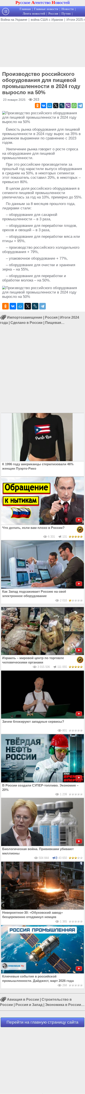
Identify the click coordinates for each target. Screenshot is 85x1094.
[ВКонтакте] (43, 105)
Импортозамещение (24, 317)
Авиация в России (23, 999)
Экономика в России (63, 1005)
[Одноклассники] (37, 105)
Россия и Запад (28, 1005)
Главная (25, 9)
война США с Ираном (47, 19)
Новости (67, 9)
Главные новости (46, 9)
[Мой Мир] (49, 105)
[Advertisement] (42, 44)
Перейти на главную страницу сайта (42, 1022)
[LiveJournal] (62, 105)
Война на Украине (14, 19)
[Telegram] (80, 105)
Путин (66, 13)
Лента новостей (34, 13)
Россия (53, 13)
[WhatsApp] (74, 105)
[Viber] (68, 105)
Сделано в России (26, 323)
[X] (55, 105)
